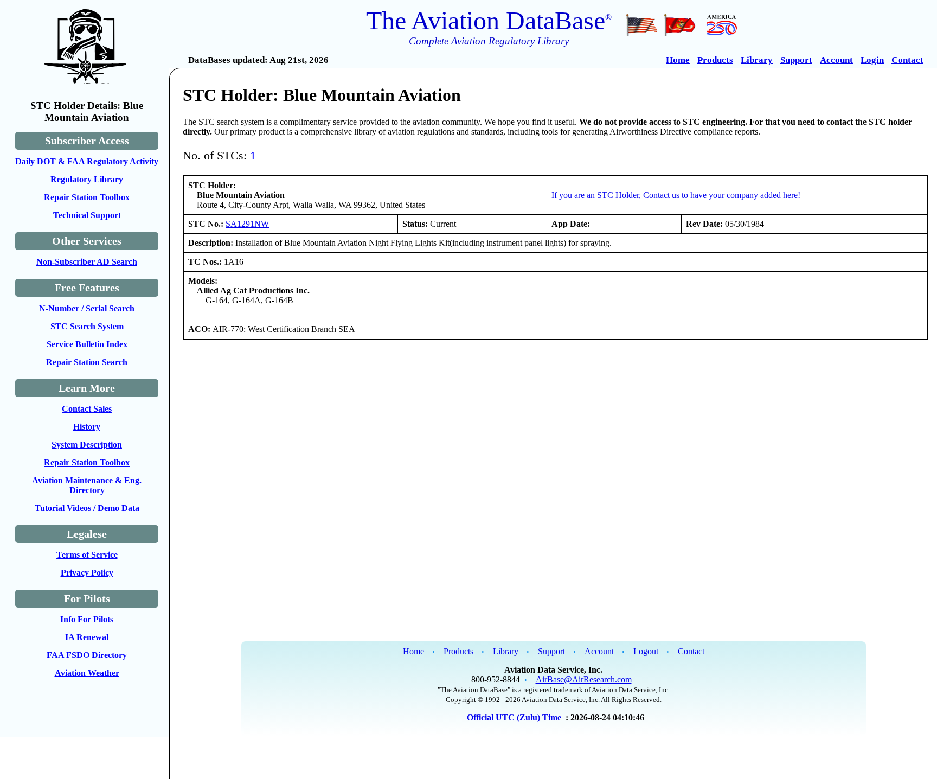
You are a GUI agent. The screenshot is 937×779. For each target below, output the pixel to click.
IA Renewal (86, 637)
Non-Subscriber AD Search (86, 261)
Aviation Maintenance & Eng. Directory (87, 485)
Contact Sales (87, 408)
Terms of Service (87, 554)
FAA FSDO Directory (87, 655)
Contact (907, 60)
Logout (645, 651)
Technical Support (87, 215)
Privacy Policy (87, 572)
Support (796, 60)
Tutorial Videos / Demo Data (87, 508)
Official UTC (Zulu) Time (514, 717)
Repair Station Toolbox (87, 197)
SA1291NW (247, 223)
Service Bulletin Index (87, 344)
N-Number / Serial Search (86, 308)
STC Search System (87, 326)
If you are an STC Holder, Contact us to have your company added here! (675, 195)
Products (715, 60)
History (86, 426)
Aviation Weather (87, 673)
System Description (87, 444)
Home (678, 60)
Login (872, 60)
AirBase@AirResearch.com (584, 679)
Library (757, 60)
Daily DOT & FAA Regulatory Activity (86, 161)
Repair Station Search (86, 362)
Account (836, 60)
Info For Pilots (86, 619)
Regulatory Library (86, 179)
